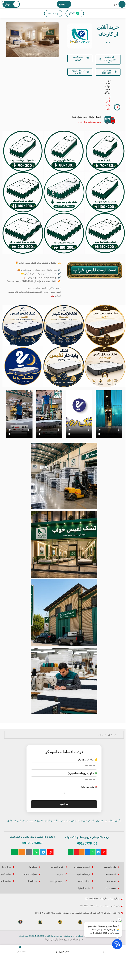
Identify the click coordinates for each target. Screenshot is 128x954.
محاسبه (64, 804)
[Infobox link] (113, 95)
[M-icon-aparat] (76, 852)
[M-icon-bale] (71, 852)
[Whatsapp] (93, 852)
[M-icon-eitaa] (81, 852)
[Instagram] (103, 852)
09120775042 (32, 843)
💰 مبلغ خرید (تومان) (87, 759)
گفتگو (71, 13)
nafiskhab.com (36, 936)
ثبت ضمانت (53, 13)
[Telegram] (98, 852)
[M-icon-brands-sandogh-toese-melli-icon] (87, 852)
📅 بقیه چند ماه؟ (89, 787)
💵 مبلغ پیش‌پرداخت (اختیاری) (82, 773)
